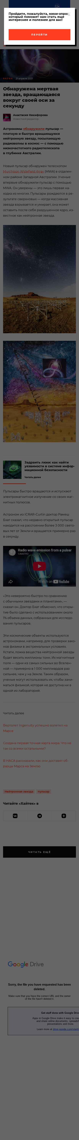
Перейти (39, 34)
